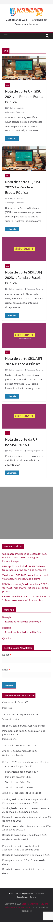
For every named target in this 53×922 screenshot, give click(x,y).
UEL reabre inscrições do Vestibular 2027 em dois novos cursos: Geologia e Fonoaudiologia (24, 557)
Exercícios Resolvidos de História (23, 632)
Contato (33, 897)
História (6, 627)
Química (6, 638)
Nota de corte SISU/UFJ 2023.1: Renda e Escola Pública (23, 277)
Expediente (40, 893)
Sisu (7, 85)
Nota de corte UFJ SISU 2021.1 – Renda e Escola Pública (24, 96)
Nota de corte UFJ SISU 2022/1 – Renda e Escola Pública (23, 187)
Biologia (6, 617)
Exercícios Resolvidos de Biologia (23, 621)
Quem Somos (22, 897)
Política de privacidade (24, 893)
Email (6, 669)
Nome (6, 654)
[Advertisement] (26, 513)
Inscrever (9, 685)
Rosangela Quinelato (15, 112)
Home (11, 893)
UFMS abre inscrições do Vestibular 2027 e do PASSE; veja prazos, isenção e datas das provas (25, 587)
